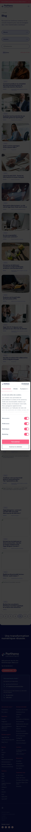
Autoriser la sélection (15, 447)
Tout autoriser (15, 441)
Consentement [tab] (6, 389)
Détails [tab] (15, 389)
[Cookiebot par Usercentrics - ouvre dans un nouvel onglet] (22, 384)
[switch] (26, 423)
